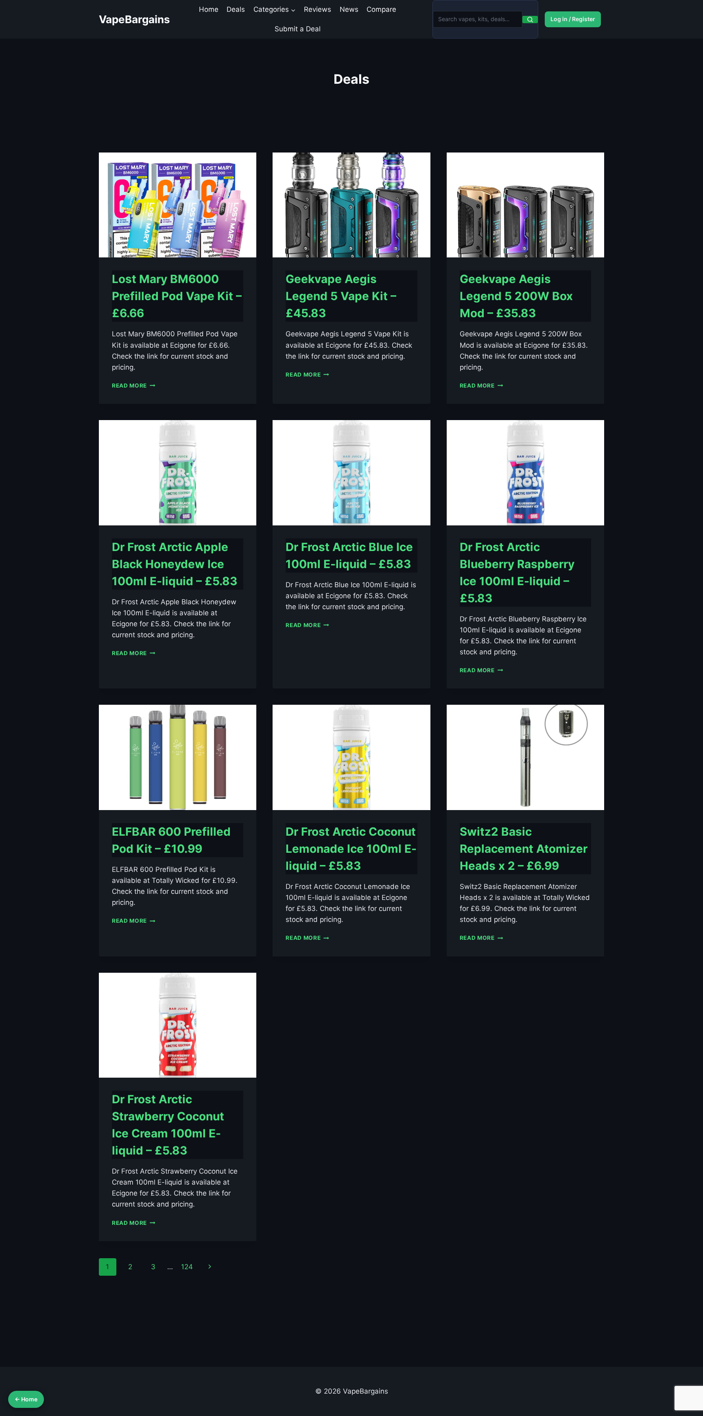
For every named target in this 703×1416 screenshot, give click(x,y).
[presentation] (177, 204)
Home (208, 9)
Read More (133, 385)
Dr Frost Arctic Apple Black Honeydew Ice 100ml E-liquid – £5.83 (174, 564)
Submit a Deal (298, 29)
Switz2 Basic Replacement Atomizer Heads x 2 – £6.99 (523, 849)
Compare (381, 9)
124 (187, 1267)
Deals (236, 9)
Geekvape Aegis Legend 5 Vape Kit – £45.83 (341, 296)
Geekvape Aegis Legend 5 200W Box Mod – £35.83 (516, 296)
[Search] (530, 19)
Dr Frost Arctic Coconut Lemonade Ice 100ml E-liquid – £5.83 (351, 849)
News (349, 9)
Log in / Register (572, 18)
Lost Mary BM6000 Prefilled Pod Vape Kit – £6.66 (177, 296)
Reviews (317, 9)
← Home (26, 1399)
